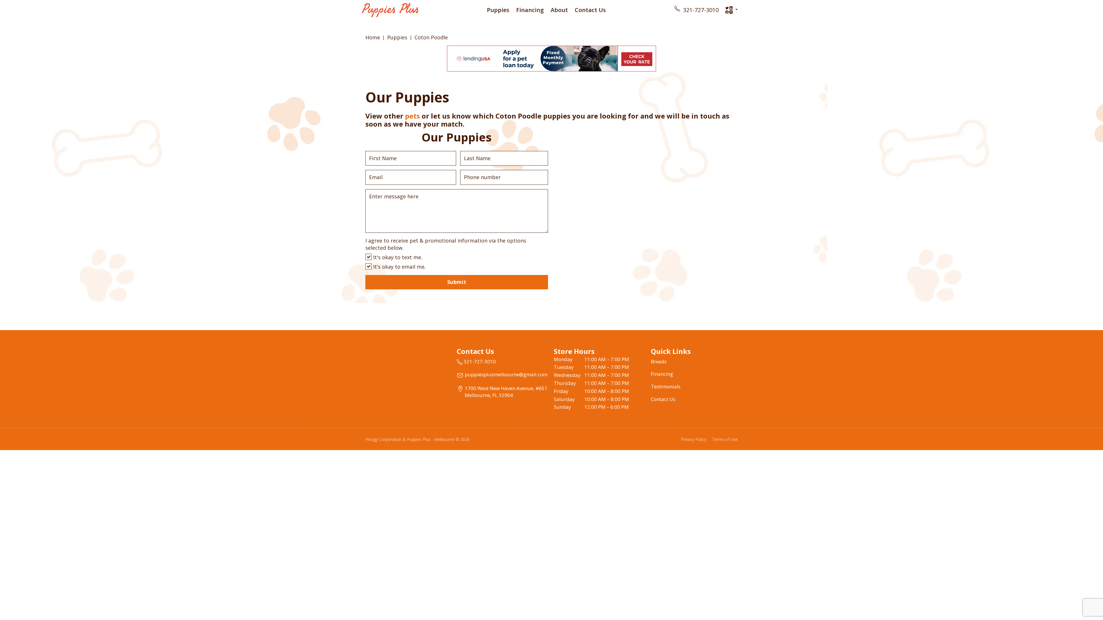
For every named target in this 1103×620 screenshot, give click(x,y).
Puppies (498, 10)
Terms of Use (725, 439)
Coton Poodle (431, 37)
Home (372, 37)
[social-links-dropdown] (731, 10)
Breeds (659, 361)
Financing (530, 10)
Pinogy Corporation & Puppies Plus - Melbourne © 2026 (417, 439)
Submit (456, 281)
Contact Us (590, 10)
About (559, 10)
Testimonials (665, 386)
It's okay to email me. (399, 266)
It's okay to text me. (397, 257)
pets (412, 116)
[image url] (390, 9)
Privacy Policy (693, 439)
